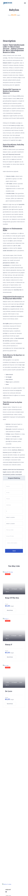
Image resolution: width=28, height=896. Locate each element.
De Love (8, 691)
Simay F (8, 645)
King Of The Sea (12, 598)
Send (14, 550)
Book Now (10, 610)
